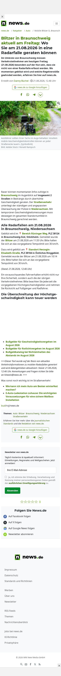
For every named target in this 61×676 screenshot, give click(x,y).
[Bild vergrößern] (58, 103)
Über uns (9, 595)
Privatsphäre (11, 642)
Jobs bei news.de (13, 631)
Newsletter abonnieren (20, 534)
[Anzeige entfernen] (59, 666)
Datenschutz (11, 575)
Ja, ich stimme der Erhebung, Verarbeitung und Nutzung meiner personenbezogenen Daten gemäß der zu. (30, 480)
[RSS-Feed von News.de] (39, 664)
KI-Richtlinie (11, 637)
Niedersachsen (48, 413)
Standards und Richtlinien (18, 581)
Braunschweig (32, 413)
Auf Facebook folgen (19, 516)
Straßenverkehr (20, 416)
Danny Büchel (21, 80)
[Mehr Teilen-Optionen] (40, 94)
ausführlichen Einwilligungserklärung (27, 483)
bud (3, 405)
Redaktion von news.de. (33, 423)
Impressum (11, 569)
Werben (9, 590)
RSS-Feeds (10, 610)
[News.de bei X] (35, 664)
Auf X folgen (15, 522)
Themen (9, 616)
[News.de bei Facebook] (30, 664)
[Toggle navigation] (56, 23)
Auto (15, 413)
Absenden (12, 490)
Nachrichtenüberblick (16, 622)
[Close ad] (2, 16)
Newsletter (10, 601)
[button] (30, 87)
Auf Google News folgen (21, 528)
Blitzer (22, 413)
